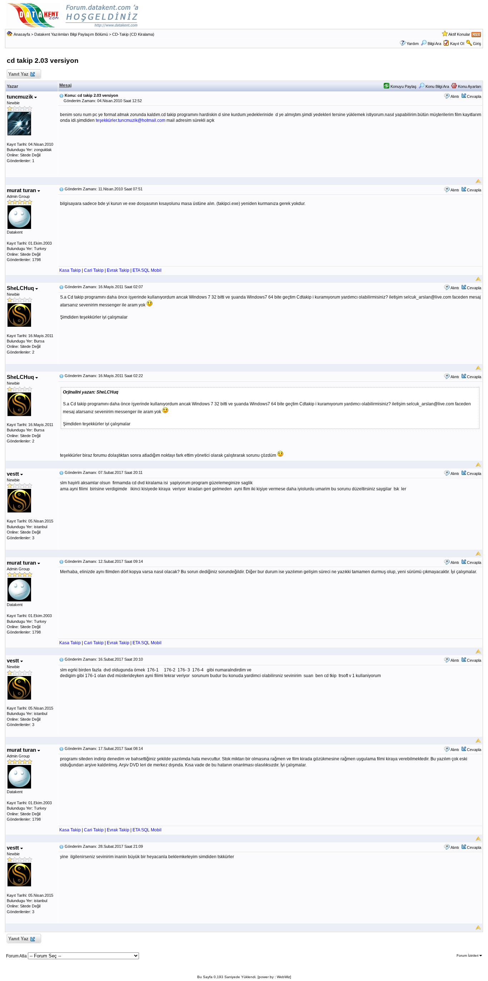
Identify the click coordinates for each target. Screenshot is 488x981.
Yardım (413, 43)
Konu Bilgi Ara (436, 86)
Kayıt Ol (457, 43)
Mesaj (65, 85)
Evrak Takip (118, 270)
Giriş (477, 43)
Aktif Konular (459, 34)
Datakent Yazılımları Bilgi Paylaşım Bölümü (71, 34)
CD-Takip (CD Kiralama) (133, 34)
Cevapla (474, 96)
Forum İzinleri (468, 955)
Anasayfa (22, 34)
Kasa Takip (70, 270)
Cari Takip (94, 270)
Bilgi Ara (434, 43)
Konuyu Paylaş (403, 86)
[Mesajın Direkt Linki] (61, 95)
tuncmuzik (20, 97)
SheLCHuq (21, 288)
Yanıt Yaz (18, 74)
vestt (13, 474)
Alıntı (454, 96)
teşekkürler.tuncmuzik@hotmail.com (130, 120)
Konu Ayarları (469, 86)
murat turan (22, 190)
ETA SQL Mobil (147, 270)
